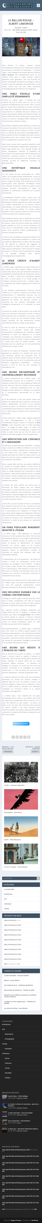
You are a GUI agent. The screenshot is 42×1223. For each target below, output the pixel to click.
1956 (13, 30)
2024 (5, 930)
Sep (31, 1156)
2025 (5, 925)
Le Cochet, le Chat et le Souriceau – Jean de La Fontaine (23, 1105)
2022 (5, 940)
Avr (15, 1150)
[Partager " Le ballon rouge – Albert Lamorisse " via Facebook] (13, 737)
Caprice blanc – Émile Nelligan (18, 1096)
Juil (24, 1150)
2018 (5, 959)
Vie (21, 32)
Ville (24, 32)
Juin (21, 1150)
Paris (18, 32)
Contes (7, 1068)
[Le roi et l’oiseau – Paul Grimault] (21, 854)
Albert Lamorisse (21, 30)
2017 (5, 964)
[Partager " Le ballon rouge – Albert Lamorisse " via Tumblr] (21, 737)
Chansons (8, 1063)
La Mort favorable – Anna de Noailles (16, 975)
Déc (3, 1158)
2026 (5, 920)
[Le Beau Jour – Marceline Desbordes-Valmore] (4, 1130)
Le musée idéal (9, 889)
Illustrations (9, 1034)
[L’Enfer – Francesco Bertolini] (21, 772)
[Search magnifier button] (38, 878)
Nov (37, 1156)
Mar (12, 1150)
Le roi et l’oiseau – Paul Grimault (15, 867)
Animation (18, 27)
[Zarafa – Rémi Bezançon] (21, 826)
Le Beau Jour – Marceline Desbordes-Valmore (23, 1129)
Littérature (7, 904)
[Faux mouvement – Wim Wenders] (4, 1122)
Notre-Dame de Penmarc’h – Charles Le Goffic (19, 990)
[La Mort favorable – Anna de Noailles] (4, 1114)
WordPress (34, 1220)
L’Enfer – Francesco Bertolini (14, 785)
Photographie (9, 1039)
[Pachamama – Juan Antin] (21, 799)
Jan (7, 1150)
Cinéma (24, 27)
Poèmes (7, 1078)
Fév (9, 1150)
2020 (5, 949)
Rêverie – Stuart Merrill (11, 980)
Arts (5, 899)
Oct (34, 1156)
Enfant (30, 30)
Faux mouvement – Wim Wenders (19, 1121)
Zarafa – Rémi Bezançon (12, 840)
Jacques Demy (25, 615)
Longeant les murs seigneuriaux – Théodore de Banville (19, 1002)
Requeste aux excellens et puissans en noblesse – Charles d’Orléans (20, 996)
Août (28, 1150)
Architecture (8, 894)
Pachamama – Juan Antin (13, 812)
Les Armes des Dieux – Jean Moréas (16, 1008)
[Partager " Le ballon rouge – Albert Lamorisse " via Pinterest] (25, 737)
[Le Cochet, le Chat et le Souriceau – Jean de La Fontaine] (4, 1105)
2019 (5, 954)
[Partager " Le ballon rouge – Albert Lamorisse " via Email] (29, 737)
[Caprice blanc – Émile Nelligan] (4, 1097)
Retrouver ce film (21, 724)
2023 (5, 935)
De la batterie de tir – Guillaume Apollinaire (18, 985)
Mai (18, 1150)
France (35, 30)
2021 (5, 944)
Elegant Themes (16, 1220)
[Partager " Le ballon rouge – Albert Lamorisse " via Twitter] (17, 737)
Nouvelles (8, 1073)
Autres (7, 1058)
